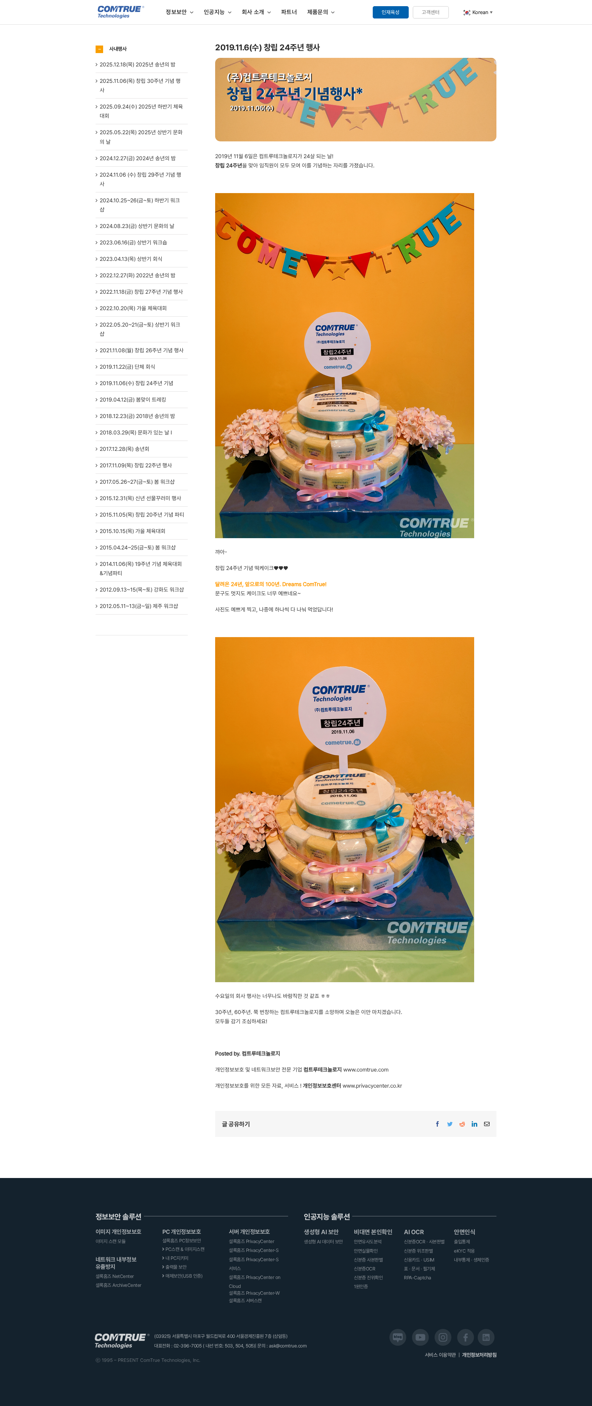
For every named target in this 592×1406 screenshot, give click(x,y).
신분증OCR (364, 1268)
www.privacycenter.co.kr (372, 1085)
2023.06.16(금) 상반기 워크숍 (133, 242)
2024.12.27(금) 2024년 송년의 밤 (138, 158)
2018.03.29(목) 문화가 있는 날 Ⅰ (136, 432)
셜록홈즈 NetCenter (115, 1276)
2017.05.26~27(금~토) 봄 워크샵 (137, 482)
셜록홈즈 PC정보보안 (181, 1240)
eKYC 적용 (464, 1251)
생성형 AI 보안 (321, 1232)
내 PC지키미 (176, 1258)
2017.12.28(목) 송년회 (124, 449)
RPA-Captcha (417, 1277)
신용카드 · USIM (419, 1260)
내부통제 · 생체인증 (471, 1260)
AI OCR (413, 1232)
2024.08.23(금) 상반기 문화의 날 (137, 226)
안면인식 (464, 1232)
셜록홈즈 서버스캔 (245, 1300)
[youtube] (420, 1331)
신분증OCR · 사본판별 (424, 1241)
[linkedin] (486, 1331)
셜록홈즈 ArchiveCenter (118, 1285)
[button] (142, 49)
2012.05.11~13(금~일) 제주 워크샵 (139, 606)
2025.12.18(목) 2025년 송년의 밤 (137, 64)
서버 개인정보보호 (249, 1231)
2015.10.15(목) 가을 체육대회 (132, 531)
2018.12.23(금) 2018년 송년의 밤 (137, 416)
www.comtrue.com (365, 1069)
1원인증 (361, 1286)
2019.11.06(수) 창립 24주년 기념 (136, 383)
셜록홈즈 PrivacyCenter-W (254, 1293)
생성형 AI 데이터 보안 (323, 1241)
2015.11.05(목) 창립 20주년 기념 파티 (142, 514)
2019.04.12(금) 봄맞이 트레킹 (133, 399)
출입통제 (462, 1241)
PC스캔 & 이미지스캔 (184, 1249)
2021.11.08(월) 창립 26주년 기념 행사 (142, 350)
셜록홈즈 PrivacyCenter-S (254, 1250)
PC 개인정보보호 (181, 1231)
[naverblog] (397, 1331)
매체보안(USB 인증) (183, 1276)
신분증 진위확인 (368, 1277)
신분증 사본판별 (368, 1260)
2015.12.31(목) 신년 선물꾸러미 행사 (140, 498)
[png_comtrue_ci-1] (121, 8)
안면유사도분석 (368, 1241)
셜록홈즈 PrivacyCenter (251, 1241)
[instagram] (443, 1331)
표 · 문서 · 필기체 (419, 1268)
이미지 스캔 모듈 (111, 1241)
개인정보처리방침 (479, 1355)
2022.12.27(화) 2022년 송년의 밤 (137, 275)
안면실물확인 (366, 1251)
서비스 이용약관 (441, 1355)
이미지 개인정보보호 (118, 1231)
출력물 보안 (175, 1267)
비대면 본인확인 (373, 1232)
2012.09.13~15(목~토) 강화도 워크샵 (142, 589)
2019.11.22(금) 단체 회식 (127, 367)
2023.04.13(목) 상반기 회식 (131, 259)
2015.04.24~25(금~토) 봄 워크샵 (138, 547)
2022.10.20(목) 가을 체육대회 (133, 308)
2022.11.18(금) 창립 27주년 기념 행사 (141, 292)
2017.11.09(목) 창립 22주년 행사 (136, 465)
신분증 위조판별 (418, 1251)
